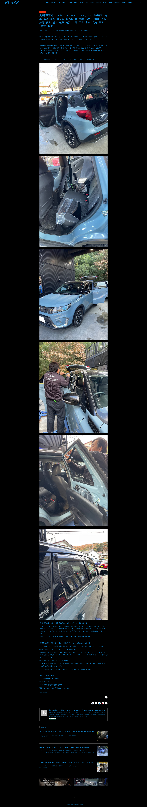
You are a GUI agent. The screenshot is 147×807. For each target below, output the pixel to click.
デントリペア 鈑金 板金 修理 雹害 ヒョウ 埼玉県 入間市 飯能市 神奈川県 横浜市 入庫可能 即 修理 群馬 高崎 (74, 732)
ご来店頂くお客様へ (139, 2)
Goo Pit (110, 2)
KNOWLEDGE (117, 2)
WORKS (47, 2)
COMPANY (81, 2)
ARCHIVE (105, 2)
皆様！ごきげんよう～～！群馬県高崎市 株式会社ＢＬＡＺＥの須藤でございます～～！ (59, 735)
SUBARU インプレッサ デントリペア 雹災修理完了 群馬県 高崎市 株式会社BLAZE (64, 747)
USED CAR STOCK (62, 2)
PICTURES (130, 2)
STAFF (87, 2)
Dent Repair (53, 2)
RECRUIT (92, 2)
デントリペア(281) (43, 692)
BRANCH (123, 2)
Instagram (98, 2)
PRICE (75, 2)
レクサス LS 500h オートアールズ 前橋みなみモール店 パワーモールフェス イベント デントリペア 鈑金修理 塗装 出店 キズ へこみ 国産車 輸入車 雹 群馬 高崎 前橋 (91, 762)
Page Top (73, 797)
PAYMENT (70, 2)
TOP (42, 2)
